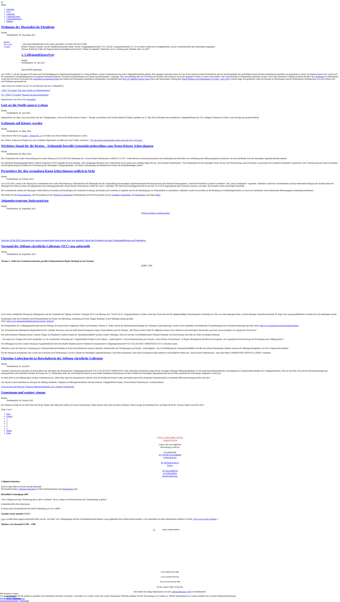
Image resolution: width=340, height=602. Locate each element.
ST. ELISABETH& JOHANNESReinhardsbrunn (170, 473)
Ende (8, 433)
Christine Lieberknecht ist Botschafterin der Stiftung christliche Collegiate (52, 358)
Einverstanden (6, 598)
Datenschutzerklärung (9, 601)
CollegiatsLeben (13, 16)
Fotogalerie (31, 99)
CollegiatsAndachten (27, 489)
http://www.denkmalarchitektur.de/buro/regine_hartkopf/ (30, 321)
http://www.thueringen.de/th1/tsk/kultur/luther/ (279, 326)
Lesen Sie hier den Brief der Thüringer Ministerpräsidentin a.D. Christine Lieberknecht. (37, 387)
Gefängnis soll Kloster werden (21, 123)
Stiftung (9, 21)
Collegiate (10, 14)
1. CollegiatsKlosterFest (37, 54)
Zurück (9, 416)
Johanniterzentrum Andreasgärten (24, 200)
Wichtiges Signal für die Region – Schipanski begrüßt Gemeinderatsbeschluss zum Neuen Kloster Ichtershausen (77, 146)
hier (239, 117)
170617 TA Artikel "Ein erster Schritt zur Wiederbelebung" (26, 90)
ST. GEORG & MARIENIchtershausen (170, 456)
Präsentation (140, 195)
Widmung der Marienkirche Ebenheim (27, 27)
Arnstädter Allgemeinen (121, 195)
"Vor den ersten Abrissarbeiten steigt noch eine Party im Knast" (116, 140)
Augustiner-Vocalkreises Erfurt (46, 79)
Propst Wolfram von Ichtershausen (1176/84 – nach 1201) (206, 79)
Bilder (157, 195)
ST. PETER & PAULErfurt (170, 464)
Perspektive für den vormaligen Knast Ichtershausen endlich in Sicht (48, 171)
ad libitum (319, 76)
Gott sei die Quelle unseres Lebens (24, 105)
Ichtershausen (67, 489)
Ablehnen (16, 598)
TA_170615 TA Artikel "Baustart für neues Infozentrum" (25, 95)
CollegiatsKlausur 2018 (181, 592)
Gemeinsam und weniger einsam (23, 392)
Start (8, 414)
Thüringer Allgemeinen (63, 195)
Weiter (9, 431)
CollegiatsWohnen (14, 19)
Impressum (24, 601)
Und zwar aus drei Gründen (205, 519)
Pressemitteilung (24, 195)
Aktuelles (10, 9)
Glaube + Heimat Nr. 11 (32, 136)
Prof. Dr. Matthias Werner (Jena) (136, 79)
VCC (8, 12)
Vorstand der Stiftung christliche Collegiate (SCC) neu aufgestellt (45, 246)
